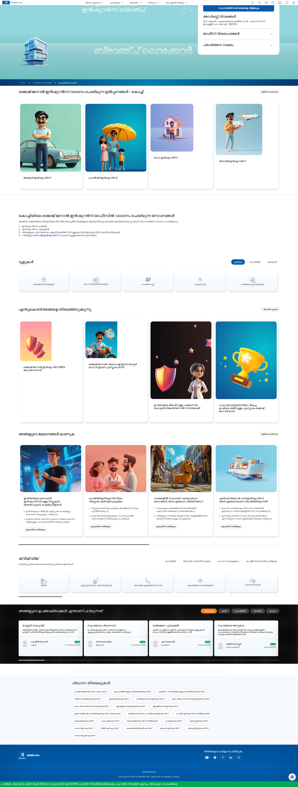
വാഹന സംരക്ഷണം (228, 561)
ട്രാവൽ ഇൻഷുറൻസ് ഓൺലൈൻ (142, 721)
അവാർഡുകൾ (270, 309)
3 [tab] (127, 596)
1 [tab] (84, 544)
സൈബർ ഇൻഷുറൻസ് (84, 736)
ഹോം (22, 83)
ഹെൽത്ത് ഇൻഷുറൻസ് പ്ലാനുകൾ (90, 692)
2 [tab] (214, 544)
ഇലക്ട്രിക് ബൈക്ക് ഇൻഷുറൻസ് (131, 706)
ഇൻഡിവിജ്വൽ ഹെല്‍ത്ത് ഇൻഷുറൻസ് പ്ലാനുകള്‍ (97, 714)
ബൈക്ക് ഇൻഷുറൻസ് (84, 721)
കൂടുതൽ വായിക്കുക (35, 529)
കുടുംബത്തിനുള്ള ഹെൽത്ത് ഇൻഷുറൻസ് (132, 692)
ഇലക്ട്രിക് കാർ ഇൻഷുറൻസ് (165, 706)
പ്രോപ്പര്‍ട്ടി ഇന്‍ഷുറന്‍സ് (198, 728)
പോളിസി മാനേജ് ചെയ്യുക (261, 561)
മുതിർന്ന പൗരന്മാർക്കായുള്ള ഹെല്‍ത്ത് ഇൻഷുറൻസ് (182, 692)
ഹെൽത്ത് (255, 262)
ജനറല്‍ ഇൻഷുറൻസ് (46, 235)
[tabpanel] (44, 281)
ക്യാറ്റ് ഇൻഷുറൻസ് (199, 721)
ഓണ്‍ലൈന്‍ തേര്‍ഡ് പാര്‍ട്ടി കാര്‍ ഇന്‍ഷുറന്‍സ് (148, 714)
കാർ (224, 611)
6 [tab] (257, 596)
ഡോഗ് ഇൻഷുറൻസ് (83, 728)
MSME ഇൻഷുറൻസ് (110, 728)
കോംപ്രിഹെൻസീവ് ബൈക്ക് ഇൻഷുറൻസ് (190, 699)
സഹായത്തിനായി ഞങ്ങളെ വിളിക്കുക (238, 8)
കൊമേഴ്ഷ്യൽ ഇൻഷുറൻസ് (139, 728)
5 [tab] (214, 596)
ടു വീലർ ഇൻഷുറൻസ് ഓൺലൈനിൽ (193, 714)
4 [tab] (170, 596)
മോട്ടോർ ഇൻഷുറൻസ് (119, 699)
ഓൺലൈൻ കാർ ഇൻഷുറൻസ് (150, 699)
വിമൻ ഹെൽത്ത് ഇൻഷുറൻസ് (87, 699)
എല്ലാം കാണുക (269, 91)
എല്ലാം (238, 262)
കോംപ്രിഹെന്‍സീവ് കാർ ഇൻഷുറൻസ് (91, 706)
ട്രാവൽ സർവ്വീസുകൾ (196, 561)
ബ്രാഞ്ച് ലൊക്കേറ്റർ (42, 83)
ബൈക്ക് (208, 611)
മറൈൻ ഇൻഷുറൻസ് (169, 728)
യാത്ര (257, 611)
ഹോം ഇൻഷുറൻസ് (110, 721)
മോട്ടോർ (272, 262)
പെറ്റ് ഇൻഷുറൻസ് (173, 721)
